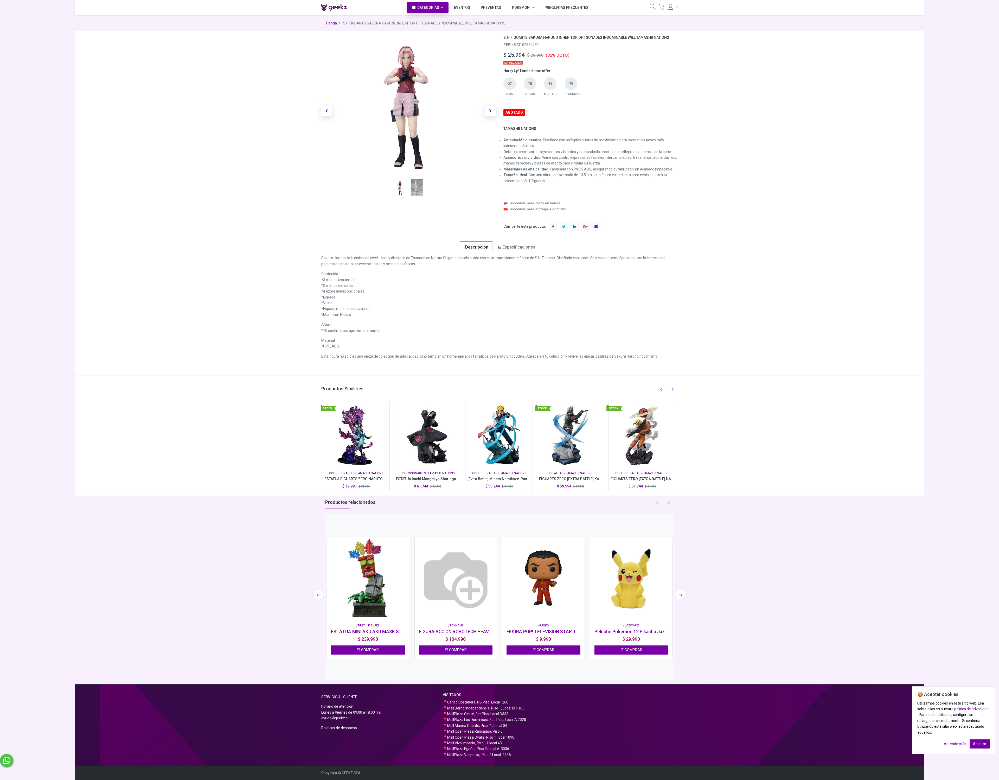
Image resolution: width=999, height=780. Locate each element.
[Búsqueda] (653, 8)
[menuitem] (462, 7)
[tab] (476, 247)
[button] (326, 111)
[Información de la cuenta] (673, 7)
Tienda (331, 23)
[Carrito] (661, 8)
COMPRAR (369, 650)
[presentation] (318, 594)
